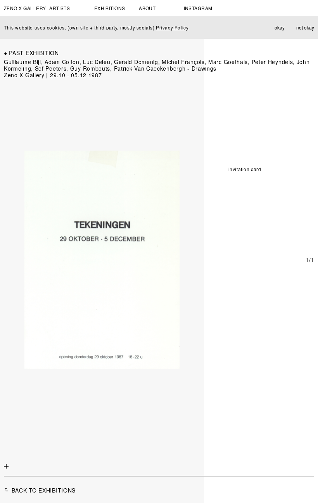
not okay (305, 27)
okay (280, 27)
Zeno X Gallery (24, 8)
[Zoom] (6, 466)
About (147, 8)
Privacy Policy (172, 27)
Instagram (198, 8)
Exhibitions (109, 8)
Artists (59, 8)
